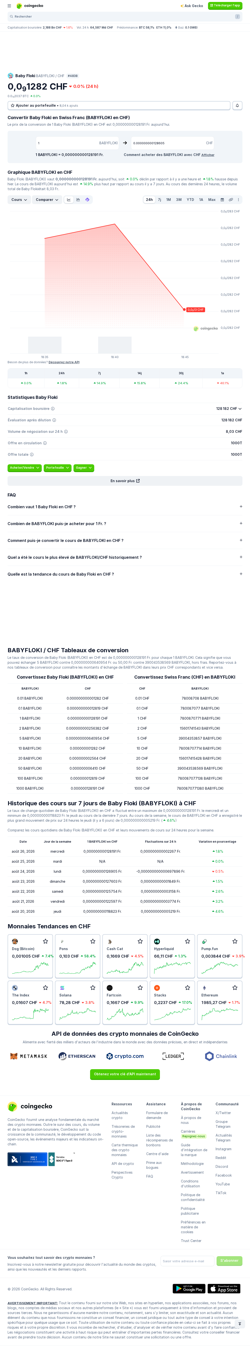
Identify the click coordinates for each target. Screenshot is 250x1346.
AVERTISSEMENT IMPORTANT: (33, 1303)
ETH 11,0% (163, 27)
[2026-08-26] (222, 199)
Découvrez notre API (64, 362)
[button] (125, 481)
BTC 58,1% (146, 27)
